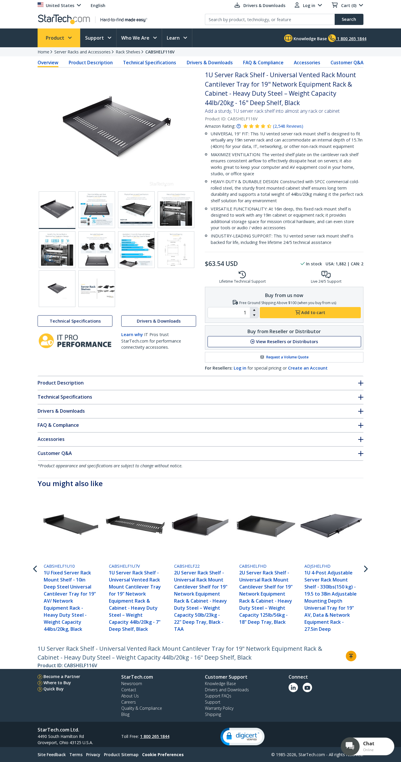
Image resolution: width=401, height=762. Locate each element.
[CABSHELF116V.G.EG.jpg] (136, 249)
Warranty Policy (219, 708)
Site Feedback (52, 754)
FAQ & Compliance (263, 62)
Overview (48, 62)
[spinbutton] (229, 312)
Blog (125, 714)
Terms (75, 754)
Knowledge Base (309, 38)
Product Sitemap (121, 754)
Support (95, 38)
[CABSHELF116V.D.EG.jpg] (176, 209)
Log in (240, 368)
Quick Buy (53, 689)
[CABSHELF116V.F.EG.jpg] (96, 249)
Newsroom (131, 683)
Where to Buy (57, 682)
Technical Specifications (149, 62)
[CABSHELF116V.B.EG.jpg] (96, 209)
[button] (254, 310)
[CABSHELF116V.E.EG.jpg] (57, 249)
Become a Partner (61, 676)
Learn (174, 38)
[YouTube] (307, 687)
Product (55, 38)
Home (43, 52)
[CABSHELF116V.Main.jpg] (57, 210)
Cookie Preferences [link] (163, 754)
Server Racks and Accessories (82, 52)
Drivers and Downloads (227, 689)
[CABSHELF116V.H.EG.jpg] (176, 249)
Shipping (213, 714)
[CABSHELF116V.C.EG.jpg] (136, 209)
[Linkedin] (293, 687)
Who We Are (136, 38)
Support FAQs (218, 696)
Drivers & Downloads (210, 62)
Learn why (132, 334)
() (288, 126)
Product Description (91, 62)
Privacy (93, 754)
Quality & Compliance (141, 708)
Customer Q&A (347, 62)
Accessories (307, 62)
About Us (130, 696)
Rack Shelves (128, 52)
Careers (128, 702)
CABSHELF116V (160, 52)
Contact (128, 689)
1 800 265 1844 (154, 736)
